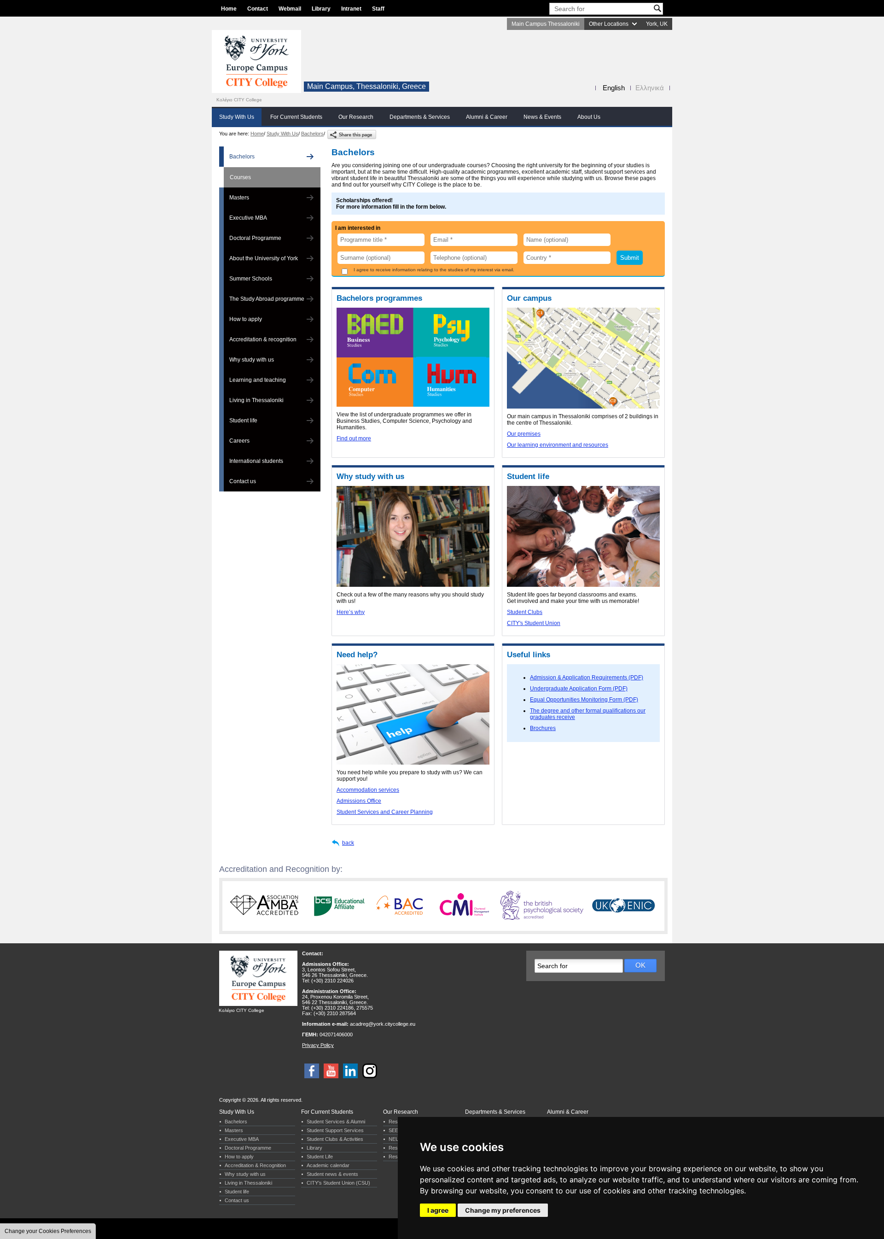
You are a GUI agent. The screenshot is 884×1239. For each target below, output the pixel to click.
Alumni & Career (486, 117)
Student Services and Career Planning (385, 812)
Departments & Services (420, 117)
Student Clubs (524, 612)
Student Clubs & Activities (335, 1139)
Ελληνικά (649, 88)
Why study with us (251, 360)
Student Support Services (335, 1130)
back (348, 843)
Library (321, 9)
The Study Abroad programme (266, 299)
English (614, 88)
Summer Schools (250, 278)
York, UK (657, 24)
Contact (257, 9)
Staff (378, 9)
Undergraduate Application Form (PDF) (579, 688)
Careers (239, 441)
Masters (239, 197)
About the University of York (263, 258)
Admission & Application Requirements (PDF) (586, 677)
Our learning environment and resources (557, 445)
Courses (240, 177)
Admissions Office (359, 801)
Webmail (290, 9)
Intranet (351, 9)
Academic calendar (328, 1165)
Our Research (355, 117)
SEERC (397, 1130)
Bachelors (312, 133)
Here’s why (351, 612)
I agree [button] (437, 1210)
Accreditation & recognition (263, 339)
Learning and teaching (257, 380)
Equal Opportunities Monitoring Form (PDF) (584, 699)
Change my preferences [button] (503, 1210)
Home (229, 9)
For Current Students (296, 117)
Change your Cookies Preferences (48, 1231)
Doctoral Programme (255, 238)
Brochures (543, 728)
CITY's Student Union (533, 623)
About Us (588, 117)
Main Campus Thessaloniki (546, 24)
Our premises (524, 434)
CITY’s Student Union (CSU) (338, 1183)
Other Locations (608, 24)
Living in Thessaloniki (256, 400)
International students (256, 461)
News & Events (542, 117)
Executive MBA (248, 218)
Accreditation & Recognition (255, 1165)
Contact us (242, 481)
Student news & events (332, 1174)
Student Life (320, 1156)
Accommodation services (368, 790)
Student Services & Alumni (336, 1121)
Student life (243, 420)
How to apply (245, 319)
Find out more (354, 438)
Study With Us (236, 117)
